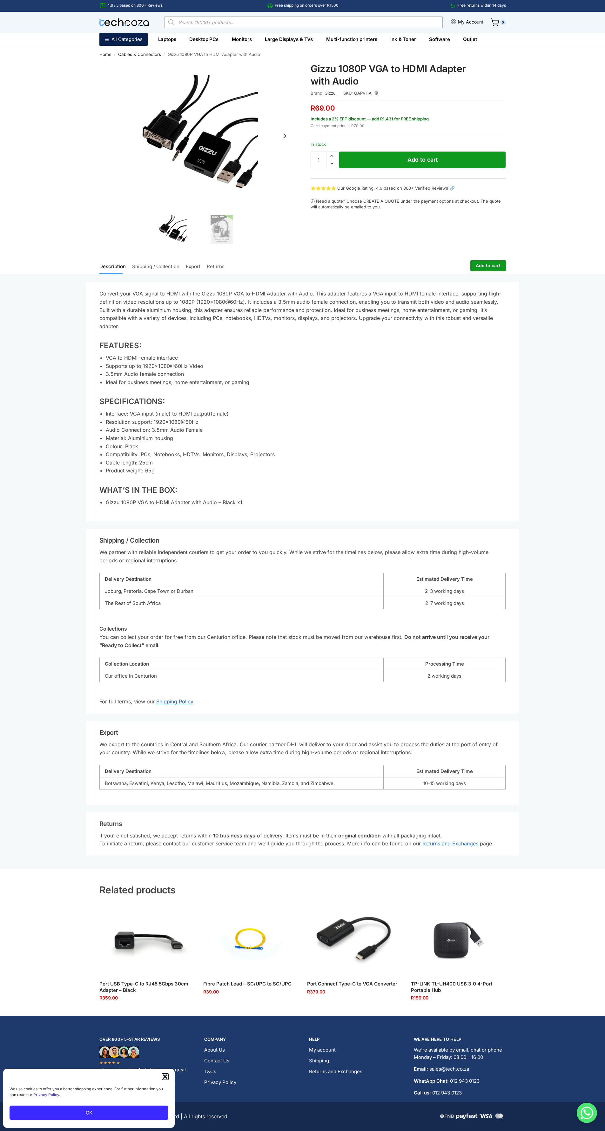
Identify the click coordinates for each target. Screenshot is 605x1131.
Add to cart (422, 159)
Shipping (319, 1061)
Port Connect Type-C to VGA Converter (352, 984)
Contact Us (216, 1061)
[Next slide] (284, 136)
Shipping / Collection (155, 266)
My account (322, 1050)
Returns (216, 266)
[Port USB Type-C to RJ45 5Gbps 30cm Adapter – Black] (146, 940)
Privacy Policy (46, 1094)
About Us (214, 1050)
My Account (470, 21)
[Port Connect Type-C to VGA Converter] (354, 940)
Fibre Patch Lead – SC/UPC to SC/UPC (247, 984)
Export (193, 266)
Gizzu (330, 93)
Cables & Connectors (139, 54)
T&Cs (210, 1071)
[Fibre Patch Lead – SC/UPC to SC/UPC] (250, 940)
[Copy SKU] (375, 93)
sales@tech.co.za (449, 1069)
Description (112, 266)
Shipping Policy (174, 701)
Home (105, 54)
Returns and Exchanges (450, 843)
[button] (165, 1076)
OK (89, 1113)
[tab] (114, 266)
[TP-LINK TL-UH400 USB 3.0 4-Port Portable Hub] (458, 940)
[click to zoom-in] (196, 136)
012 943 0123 (465, 1081)
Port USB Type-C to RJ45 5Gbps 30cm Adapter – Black (143, 987)
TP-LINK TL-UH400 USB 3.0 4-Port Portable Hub (451, 987)
